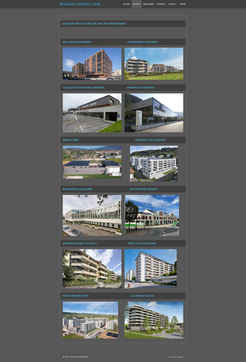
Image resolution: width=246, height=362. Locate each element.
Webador (180, 357)
